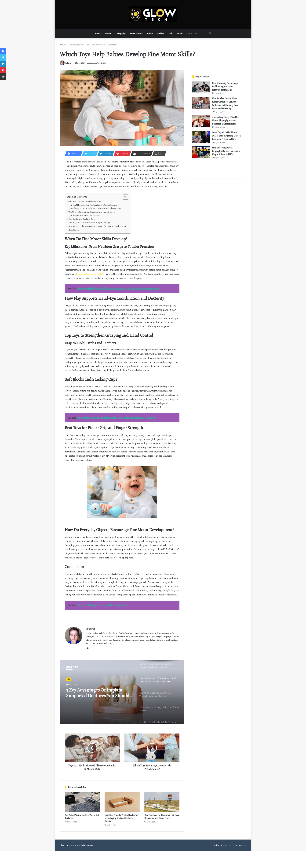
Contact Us (232, 845)
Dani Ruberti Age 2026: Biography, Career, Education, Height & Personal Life (226, 151)
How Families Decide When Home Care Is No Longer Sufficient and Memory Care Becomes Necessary (225, 103)
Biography (121, 33)
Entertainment (136, 33)
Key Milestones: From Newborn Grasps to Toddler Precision (95, 205)
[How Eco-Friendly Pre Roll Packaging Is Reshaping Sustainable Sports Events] (122, 802)
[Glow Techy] (153, 14)
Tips (71, 44)
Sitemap (242, 845)
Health (150, 33)
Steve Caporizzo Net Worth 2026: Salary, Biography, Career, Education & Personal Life (226, 136)
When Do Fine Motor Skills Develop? (85, 201)
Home (97, 33)
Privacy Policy (220, 845)
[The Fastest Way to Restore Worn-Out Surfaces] (82, 802)
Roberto (68, 63)
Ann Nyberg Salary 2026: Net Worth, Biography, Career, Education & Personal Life (225, 120)
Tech (170, 33)
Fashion (160, 33)
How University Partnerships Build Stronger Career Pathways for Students (225, 86)
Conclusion (73, 229)
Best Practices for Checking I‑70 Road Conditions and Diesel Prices (161, 817)
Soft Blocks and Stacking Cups (82, 218)
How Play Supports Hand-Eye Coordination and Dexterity (95, 208)
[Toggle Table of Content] (123, 197)
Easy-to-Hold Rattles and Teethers (86, 215)
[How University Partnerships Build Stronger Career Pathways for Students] (201, 87)
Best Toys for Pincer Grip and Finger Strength (89, 222)
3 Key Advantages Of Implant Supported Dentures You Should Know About (97, 692)
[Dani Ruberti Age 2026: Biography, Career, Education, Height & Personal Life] (201, 152)
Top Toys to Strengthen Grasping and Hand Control (92, 211)
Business (109, 33)
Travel (179, 33)
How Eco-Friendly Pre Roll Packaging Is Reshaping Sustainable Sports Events (122, 818)
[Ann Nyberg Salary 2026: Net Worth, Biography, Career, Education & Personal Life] (201, 121)
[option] (122, 692)
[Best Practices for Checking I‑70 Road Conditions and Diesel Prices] (161, 802)
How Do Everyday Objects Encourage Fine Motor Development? (97, 226)
